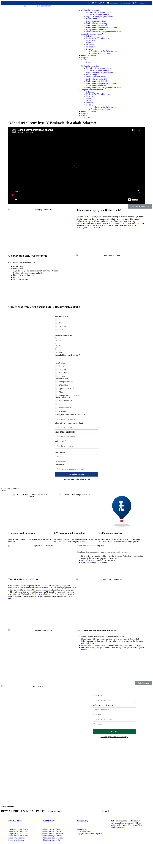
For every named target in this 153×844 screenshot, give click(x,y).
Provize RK (90, 47)
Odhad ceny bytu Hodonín (52, 838)
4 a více (60, 353)
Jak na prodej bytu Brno (17, 831)
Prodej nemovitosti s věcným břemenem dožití (103, 32)
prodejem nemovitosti (125, 823)
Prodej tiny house (83, 831)
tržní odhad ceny (134, 225)
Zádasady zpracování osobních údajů (76, 479)
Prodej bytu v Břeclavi (16, 838)
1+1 (59, 338)
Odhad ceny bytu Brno (51, 829)
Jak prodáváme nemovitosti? (92, 34)
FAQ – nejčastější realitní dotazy (98, 38)
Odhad (83, 641)
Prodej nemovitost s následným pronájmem (102, 27)
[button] (140, 206)
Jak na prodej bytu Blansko (18, 829)
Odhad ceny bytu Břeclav (52, 836)
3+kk (59, 350)
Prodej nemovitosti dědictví (96, 25)
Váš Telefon (60, 452)
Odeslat (114, 732)
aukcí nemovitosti (117, 827)
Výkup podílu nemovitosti (96, 30)
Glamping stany (82, 829)
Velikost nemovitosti (64, 335)
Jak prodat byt (91, 19)
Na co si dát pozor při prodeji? (97, 14)
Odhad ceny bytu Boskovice (53, 833)
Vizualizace (90, 40)
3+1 (59, 348)
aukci (41, 596)
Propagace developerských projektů (89, 833)
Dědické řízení (86, 560)
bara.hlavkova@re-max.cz (118, 3)
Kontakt (84, 60)
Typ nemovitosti (62, 316)
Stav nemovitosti (62, 398)
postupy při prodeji (62, 586)
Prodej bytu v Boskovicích (18, 836)
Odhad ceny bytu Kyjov (51, 840)
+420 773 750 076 (96, 3)
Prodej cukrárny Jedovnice (101, 53)
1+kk (59, 341)
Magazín (84, 58)
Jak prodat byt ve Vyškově (18, 833)
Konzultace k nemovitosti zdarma (98, 12)
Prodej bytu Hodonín (16, 840)
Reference (90, 36)
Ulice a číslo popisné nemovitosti (69, 423)
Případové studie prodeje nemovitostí (100, 17)
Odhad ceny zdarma (88, 55)
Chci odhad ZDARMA (76, 474)
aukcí (88, 223)
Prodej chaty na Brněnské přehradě (104, 51)
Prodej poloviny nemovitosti (96, 23)
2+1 (59, 343)
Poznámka (59, 465)
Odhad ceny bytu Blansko (52, 831)
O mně (88, 62)
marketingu (80, 221)
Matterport (90, 45)
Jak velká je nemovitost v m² (67, 355)
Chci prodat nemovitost (90, 10)
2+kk (59, 345)
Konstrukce (60, 363)
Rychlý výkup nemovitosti (96, 21)
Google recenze (140, 3)
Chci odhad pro (61, 378)
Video (88, 42)
